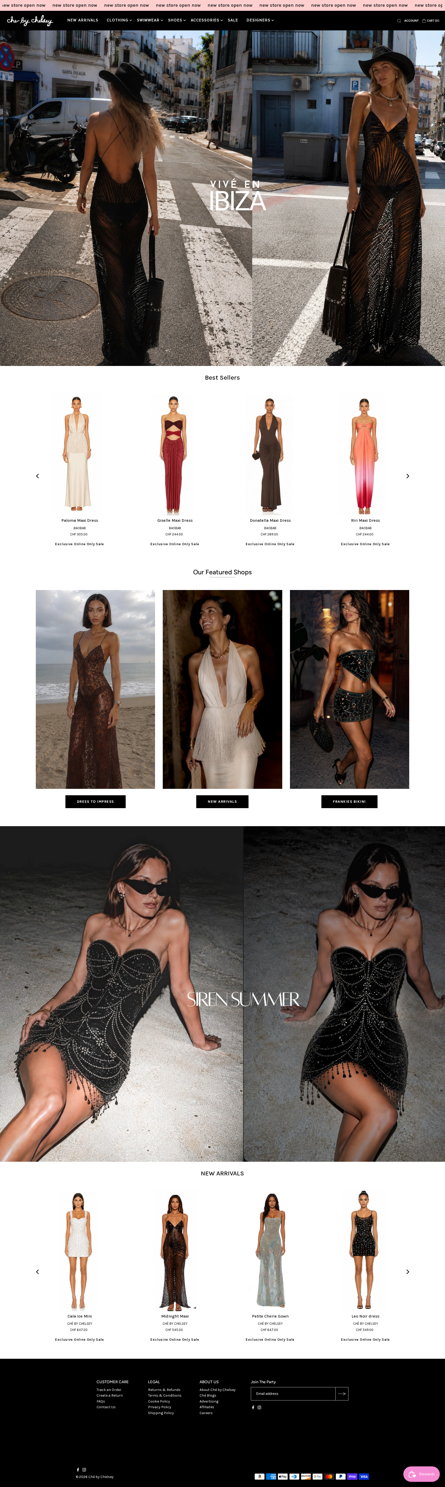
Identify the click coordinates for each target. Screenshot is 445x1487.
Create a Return (110, 1395)
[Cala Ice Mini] (79, 1250)
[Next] (407, 476)
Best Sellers (222, 377)
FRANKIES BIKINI (349, 802)
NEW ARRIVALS (222, 1173)
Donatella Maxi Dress (270, 520)
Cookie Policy (159, 1401)
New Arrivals (82, 20)
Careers (206, 1413)
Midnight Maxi (175, 1316)
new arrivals (222, 802)
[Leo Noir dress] (365, 1250)
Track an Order (109, 1390)
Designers (258, 20)
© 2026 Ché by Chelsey (95, 1477)
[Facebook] (253, 1408)
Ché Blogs (208, 1395)
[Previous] (38, 476)
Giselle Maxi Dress (175, 520)
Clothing (118, 20)
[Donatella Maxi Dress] (270, 454)
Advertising (209, 1401)
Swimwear (148, 20)
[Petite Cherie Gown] (270, 1250)
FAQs (101, 1401)
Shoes (175, 20)
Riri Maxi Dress (365, 520)
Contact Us (106, 1407)
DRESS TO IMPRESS (95, 802)
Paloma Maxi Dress (79, 520)
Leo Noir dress (365, 1316)
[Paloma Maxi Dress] (79, 454)
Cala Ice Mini (79, 1316)
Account (411, 20)
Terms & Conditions (165, 1395)
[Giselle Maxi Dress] (175, 454)
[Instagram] (259, 1408)
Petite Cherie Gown (270, 1316)
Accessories (205, 20)
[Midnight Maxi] (175, 1250)
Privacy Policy (159, 1407)
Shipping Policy (161, 1413)
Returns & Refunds (164, 1390)
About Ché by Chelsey (218, 1390)
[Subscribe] (341, 1393)
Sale (233, 20)
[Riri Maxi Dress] (365, 454)
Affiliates (207, 1407)
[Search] (399, 20)
